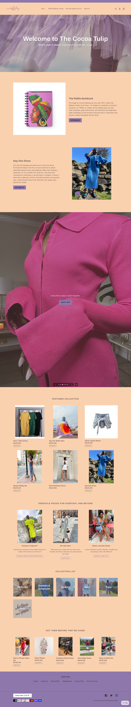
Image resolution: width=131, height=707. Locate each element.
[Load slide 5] (66, 384)
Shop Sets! (65, 558)
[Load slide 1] (59, 384)
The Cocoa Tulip (102, 700)
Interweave (75, 120)
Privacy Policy (79, 681)
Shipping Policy (67, 681)
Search (36, 681)
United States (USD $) (22, 695)
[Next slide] (71, 384)
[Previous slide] (55, 384)
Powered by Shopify (112, 700)
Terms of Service (92, 681)
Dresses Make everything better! (29, 556)
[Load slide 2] (60, 384)
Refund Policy (55, 681)
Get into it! (19, 187)
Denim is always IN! (101, 556)
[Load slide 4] (64, 384)
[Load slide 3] (62, 384)
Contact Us (44, 681)
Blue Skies (65, 303)
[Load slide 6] (67, 384)
